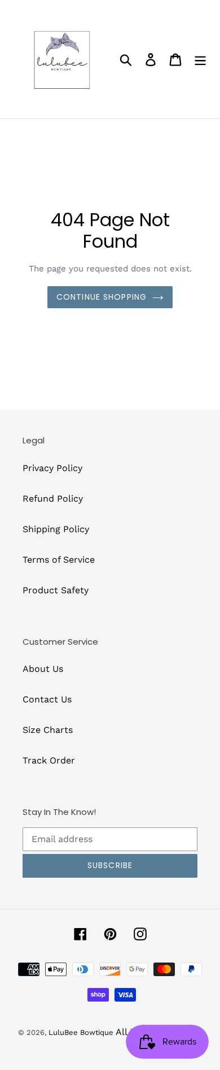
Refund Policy (53, 498)
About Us (43, 668)
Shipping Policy (56, 529)
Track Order (49, 760)
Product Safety (56, 590)
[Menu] (200, 59)
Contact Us (47, 699)
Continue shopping (101, 297)
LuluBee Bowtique (81, 1032)
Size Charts (48, 729)
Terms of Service (59, 559)
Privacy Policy (52, 468)
